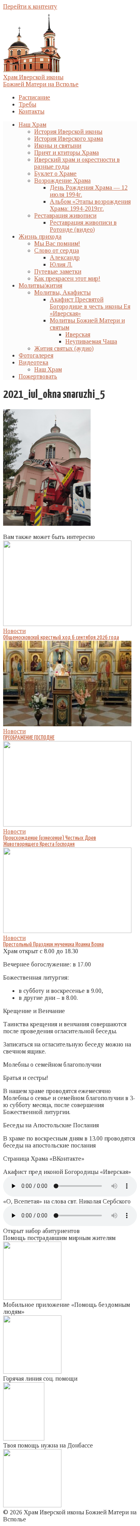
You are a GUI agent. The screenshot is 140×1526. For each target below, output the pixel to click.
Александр (65, 257)
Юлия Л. (61, 264)
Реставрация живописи (65, 215)
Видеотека (33, 362)
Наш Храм (32, 124)
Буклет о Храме (55, 173)
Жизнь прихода (40, 236)
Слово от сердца (56, 250)
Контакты (31, 111)
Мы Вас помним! (57, 243)
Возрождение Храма (62, 180)
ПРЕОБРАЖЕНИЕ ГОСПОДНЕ (28, 738)
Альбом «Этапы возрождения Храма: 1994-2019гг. (90, 205)
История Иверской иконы (68, 131)
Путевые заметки (57, 271)
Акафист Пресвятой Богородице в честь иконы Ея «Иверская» (90, 306)
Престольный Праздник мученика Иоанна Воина (53, 944)
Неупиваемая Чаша (91, 341)
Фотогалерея (36, 355)
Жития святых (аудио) (64, 348)
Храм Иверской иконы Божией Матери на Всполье (41, 80)
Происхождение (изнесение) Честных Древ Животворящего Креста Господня (49, 841)
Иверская (77, 334)
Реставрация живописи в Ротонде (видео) (83, 226)
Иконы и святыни (57, 145)
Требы (27, 104)
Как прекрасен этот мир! (67, 278)
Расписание (34, 97)
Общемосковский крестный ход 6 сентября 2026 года (61, 637)
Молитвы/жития (40, 285)
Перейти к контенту (30, 6)
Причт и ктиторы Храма (66, 152)
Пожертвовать (38, 376)
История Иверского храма (68, 138)
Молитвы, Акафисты (62, 292)
